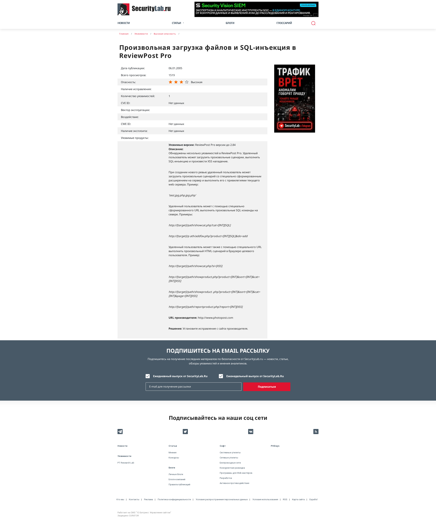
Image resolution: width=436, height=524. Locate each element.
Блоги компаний (177, 479)
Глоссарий (284, 23)
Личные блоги (176, 474)
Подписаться (267, 387)
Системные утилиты (230, 452)
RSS (285, 499)
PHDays (275, 446)
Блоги (230, 23)
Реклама (148, 499)
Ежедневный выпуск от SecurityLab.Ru (180, 376)
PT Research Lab (126, 462)
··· (315, 14)
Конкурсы (174, 457)
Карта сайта (298, 499)
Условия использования (265, 499)
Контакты (134, 499)
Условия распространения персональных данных (222, 499)
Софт (223, 446)
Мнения (172, 452)
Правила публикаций (179, 484)
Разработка (226, 478)
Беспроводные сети (230, 462)
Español (313, 499)
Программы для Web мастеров (236, 473)
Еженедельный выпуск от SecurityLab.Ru (255, 376)
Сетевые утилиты (229, 457)
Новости (124, 23)
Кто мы (120, 499)
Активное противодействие (234, 483)
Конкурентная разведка (232, 468)
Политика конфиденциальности (174, 499)
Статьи (173, 446)
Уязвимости (124, 456)
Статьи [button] (176, 23)
